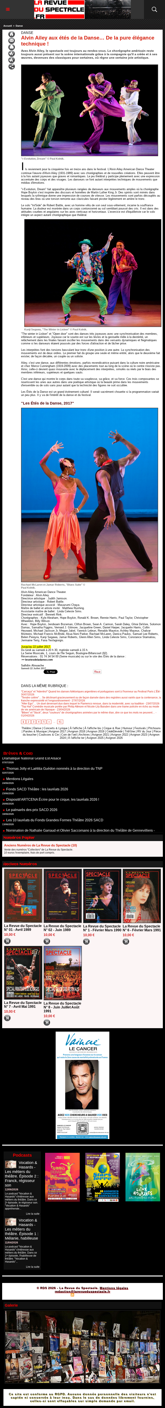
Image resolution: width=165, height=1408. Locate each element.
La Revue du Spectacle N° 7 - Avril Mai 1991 (23, 1004)
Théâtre (26, 728)
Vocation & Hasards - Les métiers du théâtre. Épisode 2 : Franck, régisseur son (21, 1174)
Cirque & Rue (112, 728)
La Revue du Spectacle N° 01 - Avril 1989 (23, 928)
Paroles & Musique (35, 731)
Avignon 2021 (100, 734)
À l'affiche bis (92, 728)
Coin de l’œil (69, 734)
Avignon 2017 (57, 731)
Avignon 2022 (119, 734)
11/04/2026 (11, 1242)
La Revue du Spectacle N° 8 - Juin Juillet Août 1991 (62, 1007)
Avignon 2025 (95, 737)
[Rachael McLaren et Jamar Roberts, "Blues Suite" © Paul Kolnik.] (89, 409)
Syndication (82, 1294)
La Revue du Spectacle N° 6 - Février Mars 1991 (142, 928)
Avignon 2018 (76, 731)
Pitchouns (154, 728)
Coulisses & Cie (49, 734)
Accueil (7, 25)
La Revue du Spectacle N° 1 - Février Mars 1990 (102, 928)
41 (60, 721)
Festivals (140, 728)
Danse (19, 25)
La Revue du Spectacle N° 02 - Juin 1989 (62, 928)
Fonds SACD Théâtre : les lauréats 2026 (37, 763)
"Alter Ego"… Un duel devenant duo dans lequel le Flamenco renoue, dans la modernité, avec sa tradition (82, 703)
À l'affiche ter (76, 737)
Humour (127, 728)
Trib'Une (130, 731)
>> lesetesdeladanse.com (37, 659)
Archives (84, 734)
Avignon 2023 (138, 734)
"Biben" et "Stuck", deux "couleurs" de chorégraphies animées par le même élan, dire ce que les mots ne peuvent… (88, 712)
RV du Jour (144, 731)
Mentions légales (114, 1288)
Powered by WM (101, 1294)
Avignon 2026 (114, 737)
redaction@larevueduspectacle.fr (82, 1291)
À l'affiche (76, 728)
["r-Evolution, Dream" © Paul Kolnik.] (89, 65)
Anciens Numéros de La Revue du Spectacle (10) (40, 845)
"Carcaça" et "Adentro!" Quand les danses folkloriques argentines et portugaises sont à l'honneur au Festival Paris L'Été (90, 691)
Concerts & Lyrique (55, 728)
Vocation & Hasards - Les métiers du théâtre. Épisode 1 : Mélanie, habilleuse (21, 1229)
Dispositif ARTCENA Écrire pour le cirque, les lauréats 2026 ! (52, 774)
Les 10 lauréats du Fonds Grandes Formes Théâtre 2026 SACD (54, 794)
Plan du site (62, 1294)
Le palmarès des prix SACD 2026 (31, 784)
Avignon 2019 (95, 731)
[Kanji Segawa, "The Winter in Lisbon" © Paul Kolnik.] (92, 220)
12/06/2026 (11, 1189)
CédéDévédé (114, 731)
